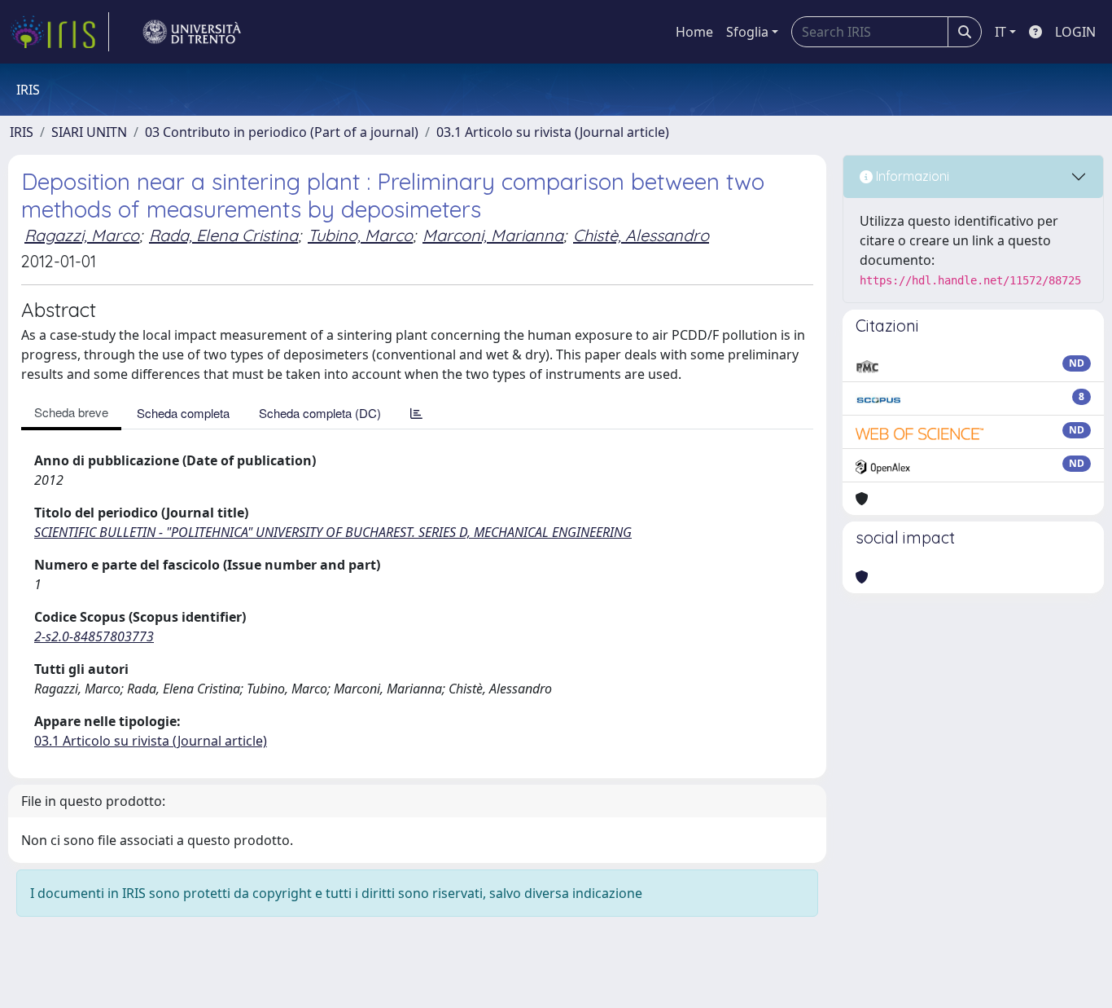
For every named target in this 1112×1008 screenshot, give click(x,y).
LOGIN (1075, 32)
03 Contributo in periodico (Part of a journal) (281, 132)
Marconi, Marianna (492, 235)
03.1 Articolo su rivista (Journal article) (552, 132)
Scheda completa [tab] (183, 412)
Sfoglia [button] (747, 32)
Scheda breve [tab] (71, 411)
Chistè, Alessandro (641, 235)
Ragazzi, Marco (81, 235)
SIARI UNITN (89, 132)
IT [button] (1000, 32)
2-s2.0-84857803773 (94, 636)
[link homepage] (59, 31)
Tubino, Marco (360, 235)
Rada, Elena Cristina (223, 235)
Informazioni (911, 176)
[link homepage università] (192, 31)
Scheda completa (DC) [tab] (320, 412)
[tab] (416, 413)
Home (694, 32)
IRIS (21, 132)
